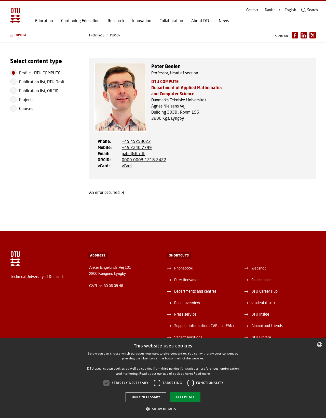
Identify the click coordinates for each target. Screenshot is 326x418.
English (290, 10)
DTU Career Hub (264, 291)
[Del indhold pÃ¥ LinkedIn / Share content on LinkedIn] (304, 35)
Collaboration (171, 21)
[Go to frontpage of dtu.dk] (15, 15)
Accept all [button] (185, 397)
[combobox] (319, 344)
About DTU (201, 21)
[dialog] (163, 378)
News (224, 21)
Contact (252, 10)
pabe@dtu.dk (133, 153)
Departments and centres (195, 291)
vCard (127, 165)
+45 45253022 (136, 141)
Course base (261, 279)
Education (44, 21)
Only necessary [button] (146, 397)
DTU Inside (260, 314)
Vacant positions (188, 337)
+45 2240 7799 (137, 147)
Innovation (141, 21)
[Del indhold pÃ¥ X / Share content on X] (312, 35)
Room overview (187, 302)
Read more (202, 373)
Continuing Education (80, 21)
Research (116, 21)
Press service (185, 314)
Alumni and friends (267, 325)
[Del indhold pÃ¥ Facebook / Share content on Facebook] (295, 35)
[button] (44, 35)
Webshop (258, 268)
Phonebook (183, 268)
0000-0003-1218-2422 (144, 159)
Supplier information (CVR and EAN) (204, 325)
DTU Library (261, 337)
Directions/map (186, 279)
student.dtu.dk (263, 302)
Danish (270, 10)
